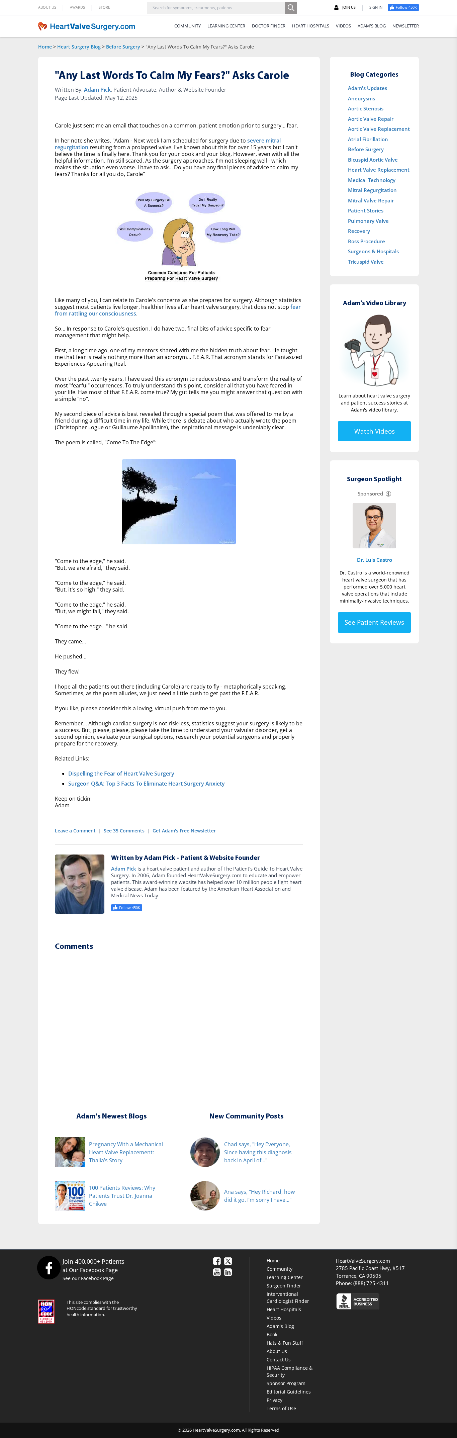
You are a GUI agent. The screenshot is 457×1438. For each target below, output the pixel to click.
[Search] (291, 8)
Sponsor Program (286, 1383)
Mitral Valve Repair (371, 200)
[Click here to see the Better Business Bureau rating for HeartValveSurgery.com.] (394, 1301)
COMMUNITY (187, 26)
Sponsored (370, 493)
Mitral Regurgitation (372, 190)
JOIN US (349, 7)
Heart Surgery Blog (79, 46)
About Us (277, 1351)
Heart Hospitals (284, 1309)
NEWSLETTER (405, 26)
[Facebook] (49, 1267)
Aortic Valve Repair (370, 118)
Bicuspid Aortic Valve (373, 159)
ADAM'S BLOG (372, 26)
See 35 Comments (124, 830)
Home (45, 46)
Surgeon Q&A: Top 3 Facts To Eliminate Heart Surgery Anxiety (146, 783)
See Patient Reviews (374, 622)
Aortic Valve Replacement (379, 128)
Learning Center (285, 1277)
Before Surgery (123, 46)
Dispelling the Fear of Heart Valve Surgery (121, 773)
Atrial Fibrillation (368, 139)
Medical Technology (371, 180)
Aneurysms (361, 98)
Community (279, 1269)
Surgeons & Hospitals (373, 251)
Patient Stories (365, 210)
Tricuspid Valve (366, 261)
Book (272, 1334)
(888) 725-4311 (371, 1283)
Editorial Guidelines (289, 1391)
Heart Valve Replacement (378, 169)
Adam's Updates (367, 88)
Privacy (274, 1400)
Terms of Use (281, 1408)
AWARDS (77, 7)
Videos (274, 1318)
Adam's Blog (280, 1326)
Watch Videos (374, 431)
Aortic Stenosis (365, 108)
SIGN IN (375, 7)
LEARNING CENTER (226, 26)
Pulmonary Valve (368, 220)
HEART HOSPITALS (310, 26)
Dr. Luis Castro (374, 559)
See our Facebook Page (88, 1278)
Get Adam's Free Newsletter (184, 830)
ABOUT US (47, 7)
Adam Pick (97, 89)
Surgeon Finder (284, 1285)
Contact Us (279, 1359)
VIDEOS (343, 26)
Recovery (359, 231)
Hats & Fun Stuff (285, 1343)
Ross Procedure (366, 241)
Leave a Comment (75, 830)
